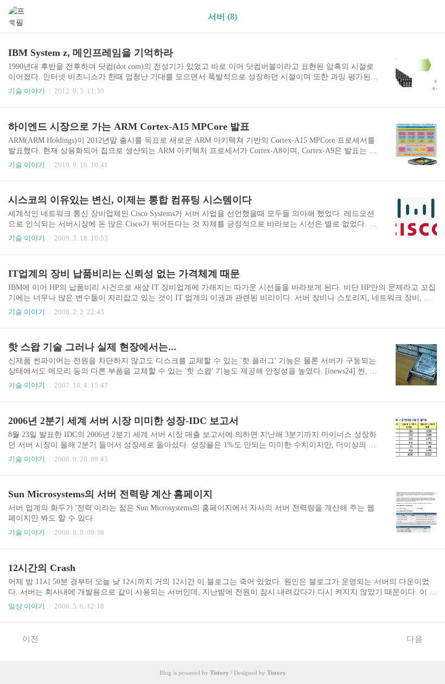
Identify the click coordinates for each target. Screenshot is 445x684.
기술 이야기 (26, 91)
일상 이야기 (26, 606)
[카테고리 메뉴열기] (426, 16)
